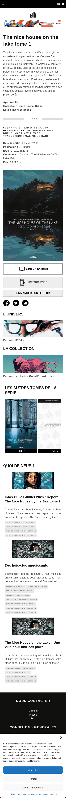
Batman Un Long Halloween (18, 595)
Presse (33, 714)
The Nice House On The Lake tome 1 (21, 531)
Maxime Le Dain (36, 136)
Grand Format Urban (30, 106)
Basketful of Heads (15, 586)
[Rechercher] (63, 4)
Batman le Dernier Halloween (19, 591)
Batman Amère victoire (37, 586)
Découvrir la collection (28, 376)
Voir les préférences (33, 787)
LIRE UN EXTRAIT (37, 268)
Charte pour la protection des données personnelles (34, 794)
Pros (33, 718)
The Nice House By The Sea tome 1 (20, 522)
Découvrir (14, 340)
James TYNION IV (36, 128)
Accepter (33, 770)
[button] (61, 737)
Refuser (33, 778)
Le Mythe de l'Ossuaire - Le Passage (21, 599)
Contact (33, 711)
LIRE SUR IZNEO (37, 282)
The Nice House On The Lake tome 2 (21, 535)
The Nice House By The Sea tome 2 (20, 526)
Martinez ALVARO (28, 133)
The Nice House (21, 110)
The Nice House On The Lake (18, 672)
